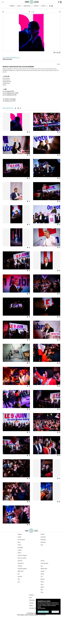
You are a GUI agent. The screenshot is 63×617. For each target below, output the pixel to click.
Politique (20, 534)
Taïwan (42, 582)
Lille (19, 574)
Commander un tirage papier (10, 99)
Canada (42, 574)
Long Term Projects (22, 555)
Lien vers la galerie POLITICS (8, 91)
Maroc (42, 584)
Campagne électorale (7, 81)
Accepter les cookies (43, 611)
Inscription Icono (33, 608)
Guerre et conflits (22, 558)
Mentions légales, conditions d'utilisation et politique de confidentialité (31, 615)
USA (42, 576)
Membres (12, 6)
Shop (42, 545)
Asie (42, 566)
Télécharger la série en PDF (9, 101)
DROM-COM (20, 571)
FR (57, 64)
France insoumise (6, 78)
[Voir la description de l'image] (58, 52)
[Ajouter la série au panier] (20, 108)
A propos (36, 6)
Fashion (19, 553)
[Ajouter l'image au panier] (56, 52)
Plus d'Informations (41, 608)
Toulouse (4, 85)
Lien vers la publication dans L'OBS (9, 95)
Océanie (42, 571)
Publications (27, 6)
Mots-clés (6, 76)
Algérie (42, 587)
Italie (42, 589)
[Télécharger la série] (18, 108)
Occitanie (20, 566)
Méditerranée (44, 568)
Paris (19, 579)
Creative (20, 550)
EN (59, 64)
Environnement (21, 539)
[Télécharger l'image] (54, 52)
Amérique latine (44, 563)
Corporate (43, 537)
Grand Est (20, 560)
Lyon (19, 582)
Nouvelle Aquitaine (22, 568)
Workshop (43, 542)
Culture (19, 545)
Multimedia (43, 539)
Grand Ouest (20, 563)
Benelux (42, 579)
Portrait (42, 534)
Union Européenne (6, 80)
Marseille (20, 576)
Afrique (42, 560)
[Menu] (2, 2)
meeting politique (6, 83)
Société (19, 537)
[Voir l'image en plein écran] (59, 52)
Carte (19, 6)
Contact (43, 6)
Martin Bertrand (7, 59)
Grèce (42, 592)
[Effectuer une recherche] (58, 2)
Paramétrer (55, 611)
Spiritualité (20, 547)
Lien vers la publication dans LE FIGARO (10, 93)
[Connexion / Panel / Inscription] (61, 2)
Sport (19, 542)
